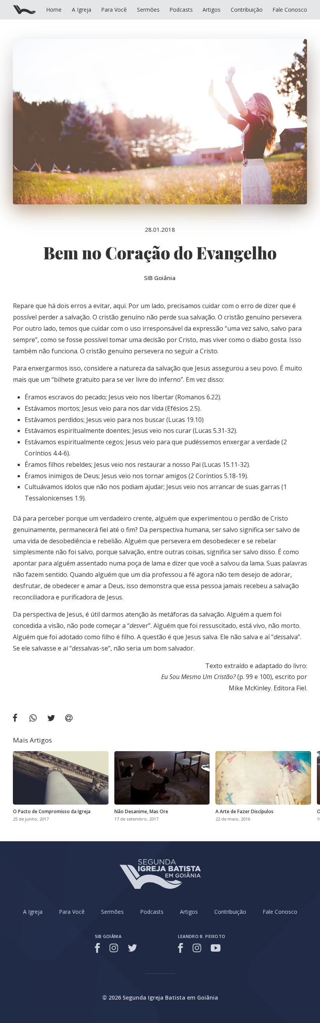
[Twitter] (132, 948)
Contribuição (247, 9)
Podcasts (181, 9)
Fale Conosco (289, 9)
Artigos (211, 9)
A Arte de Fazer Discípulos (244, 811)
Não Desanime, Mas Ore (141, 811)
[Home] (24, 10)
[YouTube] (215, 948)
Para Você (114, 9)
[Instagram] (114, 948)
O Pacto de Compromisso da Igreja (52, 811)
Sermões (148, 9)
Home (54, 9)
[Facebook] (98, 948)
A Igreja (81, 9)
